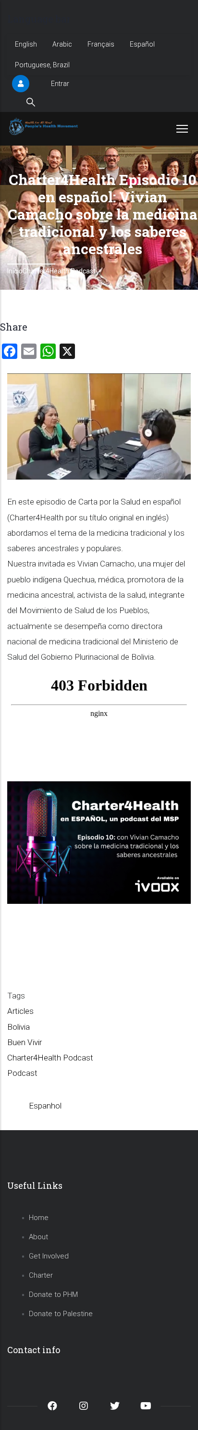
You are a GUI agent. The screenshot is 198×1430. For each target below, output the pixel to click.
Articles (20, 1011)
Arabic (62, 44)
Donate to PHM (53, 1294)
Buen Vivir (24, 1042)
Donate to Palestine (61, 1313)
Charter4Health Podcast (59, 271)
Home (39, 1217)
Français (100, 44)
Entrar (60, 83)
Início (15, 271)
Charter (41, 1275)
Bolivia (18, 1027)
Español (142, 44)
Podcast (22, 1073)
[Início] (44, 126)
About (38, 1237)
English (26, 44)
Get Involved (49, 1256)
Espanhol (45, 1105)
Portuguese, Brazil (42, 65)
